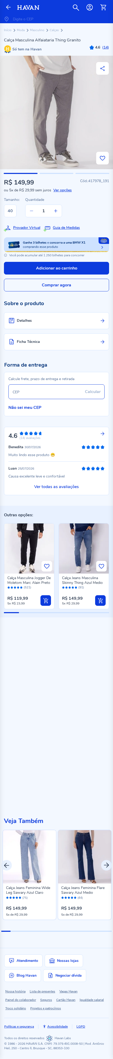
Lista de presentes (42, 991)
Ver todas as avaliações (56, 487)
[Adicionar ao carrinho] (45, 600)
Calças (55, 30)
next (106, 865)
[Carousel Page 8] (70, 931)
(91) (81, 587)
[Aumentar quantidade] (55, 211)
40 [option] (10, 211)
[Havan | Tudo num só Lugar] (28, 7)
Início (8, 30)
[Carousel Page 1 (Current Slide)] (6, 931)
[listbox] (12, 211)
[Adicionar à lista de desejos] (102, 158)
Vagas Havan (68, 991)
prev (6, 865)
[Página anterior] (8, 7)
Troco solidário (15, 1008)
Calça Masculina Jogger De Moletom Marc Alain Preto (29, 580)
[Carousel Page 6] (51, 931)
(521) (27, 587)
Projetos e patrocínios (45, 1008)
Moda (21, 30)
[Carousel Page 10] (88, 931)
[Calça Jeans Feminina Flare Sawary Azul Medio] (84, 856)
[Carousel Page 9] (79, 931)
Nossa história (15, 991)
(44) (80, 898)
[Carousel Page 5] (42, 931)
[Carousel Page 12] (107, 931)
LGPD (80, 1026)
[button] (21, 173)
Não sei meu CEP (25, 407)
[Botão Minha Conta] (89, 7)
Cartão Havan (65, 1000)
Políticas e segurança (19, 1026)
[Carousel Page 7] (61, 931)
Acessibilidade (57, 1026)
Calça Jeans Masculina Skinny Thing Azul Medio (82, 580)
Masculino (37, 30)
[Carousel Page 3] (24, 931)
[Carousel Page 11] (97, 931)
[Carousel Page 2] (15, 931)
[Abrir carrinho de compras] (103, 7)
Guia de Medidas (66, 227)
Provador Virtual (26, 227)
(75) (25, 898)
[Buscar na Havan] (76, 7)
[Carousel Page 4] (33, 931)
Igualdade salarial (92, 1000)
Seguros (46, 1000)
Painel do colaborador (20, 1000)
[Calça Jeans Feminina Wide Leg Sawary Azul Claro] (29, 856)
